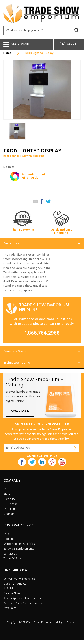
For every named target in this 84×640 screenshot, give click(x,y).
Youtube (62, 462)
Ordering (8, 539)
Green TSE (9, 499)
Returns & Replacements (18, 549)
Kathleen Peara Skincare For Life (23, 603)
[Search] (76, 30)
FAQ (6, 534)
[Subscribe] (75, 448)
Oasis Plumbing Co (14, 583)
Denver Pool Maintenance (19, 579)
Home (7, 53)
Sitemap (8, 514)
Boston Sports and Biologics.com (23, 598)
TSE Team (9, 509)
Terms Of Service (13, 558)
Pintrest (52, 462)
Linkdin (42, 462)
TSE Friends (10, 504)
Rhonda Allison (12, 593)
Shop (15, 44)
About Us (8, 494)
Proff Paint (9, 608)
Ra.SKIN (8, 588)
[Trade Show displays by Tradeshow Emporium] (41, 13)
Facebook (22, 462)
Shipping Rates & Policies (19, 544)
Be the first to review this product (23, 156)
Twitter (32, 462)
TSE (5, 489)
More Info (74, 44)
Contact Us (10, 553)
